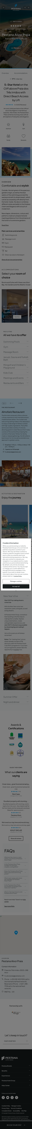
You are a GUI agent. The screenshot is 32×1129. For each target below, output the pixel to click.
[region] (16, 564)
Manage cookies (16, 581)
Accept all (16, 586)
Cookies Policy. (17, 576)
